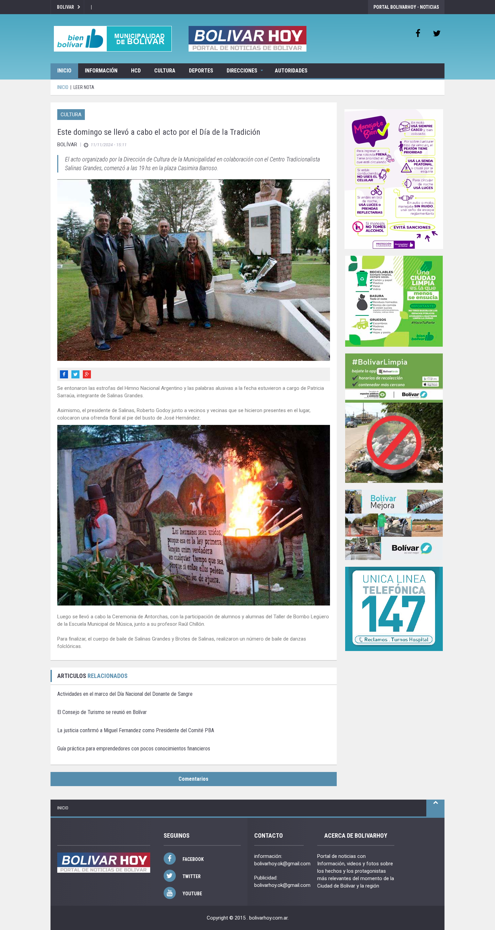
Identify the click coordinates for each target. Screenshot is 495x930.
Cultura (164, 70)
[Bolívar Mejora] (393, 525)
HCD (136, 70)
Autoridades (291, 70)
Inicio (64, 70)
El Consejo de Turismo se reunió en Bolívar (102, 712)
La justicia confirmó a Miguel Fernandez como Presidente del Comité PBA (135, 730)
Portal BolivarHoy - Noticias (406, 7)
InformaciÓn (101, 70)
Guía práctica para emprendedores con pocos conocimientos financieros (133, 748)
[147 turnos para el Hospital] (393, 609)
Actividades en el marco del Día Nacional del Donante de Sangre (125, 694)
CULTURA (71, 115)
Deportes (201, 70)
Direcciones (242, 70)
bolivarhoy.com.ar (268, 918)
